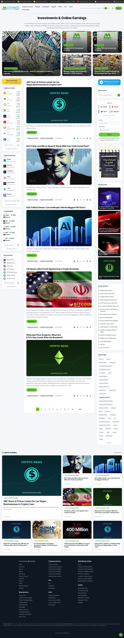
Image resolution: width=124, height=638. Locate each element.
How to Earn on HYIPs (54, 600)
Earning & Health (82, 595)
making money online (106, 290)
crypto (109, 373)
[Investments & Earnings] (10, 8)
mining (115, 425)
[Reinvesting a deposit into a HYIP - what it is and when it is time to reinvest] (31, 53)
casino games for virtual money (109, 327)
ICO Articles (52, 588)
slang (108, 432)
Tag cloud (21, 566)
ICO (65, 6)
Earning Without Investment (85, 581)
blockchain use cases (104, 369)
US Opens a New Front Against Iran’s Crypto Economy (52, 269)
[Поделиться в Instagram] (81, 138)
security (101, 432)
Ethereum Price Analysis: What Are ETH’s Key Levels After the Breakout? (44, 336)
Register (117, 138)
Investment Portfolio (24, 612)
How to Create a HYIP (54, 602)
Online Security (82, 593)
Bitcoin (108, 359)
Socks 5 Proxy (11, 278)
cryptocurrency (104, 397)
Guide (20, 583)
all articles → (118, 452)
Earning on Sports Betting (85, 578)
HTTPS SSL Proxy (12, 272)
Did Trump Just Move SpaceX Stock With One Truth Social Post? (57, 146)
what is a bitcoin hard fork (107, 293)
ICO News (51, 586)
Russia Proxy (10, 259)
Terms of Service (23, 576)
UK (108, 8)
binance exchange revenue (108, 335)
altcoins (101, 359)
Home (20, 564)
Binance (9, 165)
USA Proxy (10, 266)
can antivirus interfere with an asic (109, 306)
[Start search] (118, 95)
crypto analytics (103, 376)
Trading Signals (23, 602)
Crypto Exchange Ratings (26, 600)
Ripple (116, 428)
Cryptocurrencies (27, 6)
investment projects (104, 421)
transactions (109, 435)
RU (103, 8)
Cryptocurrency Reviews (55, 566)
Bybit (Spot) (11, 182)
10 (72, 409)
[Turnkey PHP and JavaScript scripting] (107, 42)
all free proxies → (11, 286)
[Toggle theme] (113, 8)
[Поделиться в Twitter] (77, 138)
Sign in (119, 8)
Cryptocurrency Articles (55, 576)
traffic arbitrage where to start (108, 300)
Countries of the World (25, 614)
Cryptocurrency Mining (55, 571)
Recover (115, 140)
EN (106, 8)
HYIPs (60, 6)
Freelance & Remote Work (85, 566)
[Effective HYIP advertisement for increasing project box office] (107, 65)
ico (115, 418)
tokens (114, 432)
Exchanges (45, 6)
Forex (71, 6)
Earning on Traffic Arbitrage (85, 569)
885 (80, 409)
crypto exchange (103, 379)
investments (116, 421)
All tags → (109, 442)
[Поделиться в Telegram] (90, 138)
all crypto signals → (12, 248)
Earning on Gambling (83, 574)
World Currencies (23, 609)
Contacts (21, 578)
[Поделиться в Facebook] (74, 138)
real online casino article (107, 323)
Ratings (37, 6)
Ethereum (107, 411)
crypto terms (102, 390)
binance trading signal (106, 317)
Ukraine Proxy (11, 263)
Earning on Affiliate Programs (86, 571)
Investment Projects (54, 595)
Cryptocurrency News (46, 138)
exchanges (102, 418)
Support (21, 581)
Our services (22, 595)
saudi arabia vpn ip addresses (108, 314)
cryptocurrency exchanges (106, 401)
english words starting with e (108, 338)
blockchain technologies (105, 366)
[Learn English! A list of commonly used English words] (109, 163)
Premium (21, 588)
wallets (101, 439)
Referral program (23, 585)
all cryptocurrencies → (11, 148)
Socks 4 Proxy (11, 275)
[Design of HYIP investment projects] (76, 42)
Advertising (25, 9)
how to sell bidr (104, 347)
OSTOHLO (66, 633)
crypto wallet (112, 390)
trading (101, 435)
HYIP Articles (52, 605)
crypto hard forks (103, 383)
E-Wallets (80, 602)
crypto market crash (104, 386)
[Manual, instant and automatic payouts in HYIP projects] (76, 65)
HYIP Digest (22, 607)
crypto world (102, 393)
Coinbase (10, 171)
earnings (113, 408)
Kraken (9, 194)
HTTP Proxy (10, 269)
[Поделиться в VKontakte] (87, 138)
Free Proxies (22, 616)
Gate (8, 176)
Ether (100, 411)
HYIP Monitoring (23, 605)
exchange (112, 414)
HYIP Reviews (52, 597)
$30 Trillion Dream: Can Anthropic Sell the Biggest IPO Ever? (56, 207)
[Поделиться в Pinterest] (84, 138)
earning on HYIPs (103, 408)
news (100, 429)
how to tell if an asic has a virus (108, 303)
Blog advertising (11, 81)
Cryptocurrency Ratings (25, 597)
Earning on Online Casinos (85, 576)
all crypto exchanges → (12, 204)
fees (109, 418)
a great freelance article (107, 296)
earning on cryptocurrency (105, 404)
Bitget (9, 159)
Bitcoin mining (102, 362)
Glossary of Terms (83, 600)
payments (108, 428)
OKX (8, 188)
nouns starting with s (105, 341)
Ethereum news (103, 414)
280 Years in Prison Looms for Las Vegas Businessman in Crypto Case (43, 83)
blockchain (112, 362)
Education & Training (83, 597)
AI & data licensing (83, 590)
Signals (53, 6)
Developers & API (82, 588)
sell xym (102, 344)
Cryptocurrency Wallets (55, 569)
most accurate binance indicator (109, 320)
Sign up (21, 569)
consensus (102, 373)
